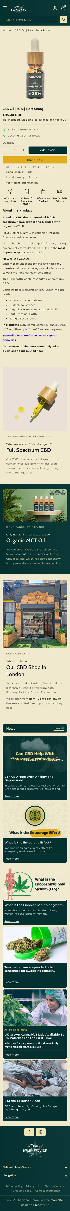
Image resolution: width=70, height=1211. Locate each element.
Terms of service (54, 1186)
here (40, 351)
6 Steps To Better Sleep (22, 1101)
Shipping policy (22, 1190)
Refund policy (14, 1186)
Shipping (27, 119)
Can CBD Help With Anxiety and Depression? (29, 778)
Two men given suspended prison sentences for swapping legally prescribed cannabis (30, 969)
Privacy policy (33, 1186)
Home (7, 30)
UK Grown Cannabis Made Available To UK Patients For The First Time (34, 1036)
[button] (5, 8)
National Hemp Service (34, 1200)
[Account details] (55, 8)
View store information (22, 182)
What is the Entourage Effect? (27, 842)
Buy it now (35, 160)
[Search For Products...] (63, 19)
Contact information (47, 1190)
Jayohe (44, 1205)
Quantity (8, 142)
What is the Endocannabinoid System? (34, 905)
